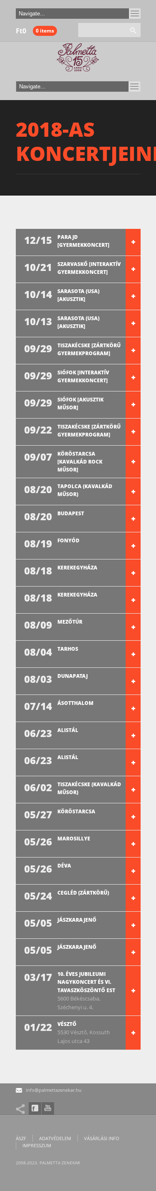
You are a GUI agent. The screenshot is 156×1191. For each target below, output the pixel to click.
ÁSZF (21, 1138)
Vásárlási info (101, 1138)
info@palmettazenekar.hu (54, 1090)
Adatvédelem (55, 1138)
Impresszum (36, 1145)
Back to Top (131, 25)
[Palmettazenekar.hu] (78, 60)
